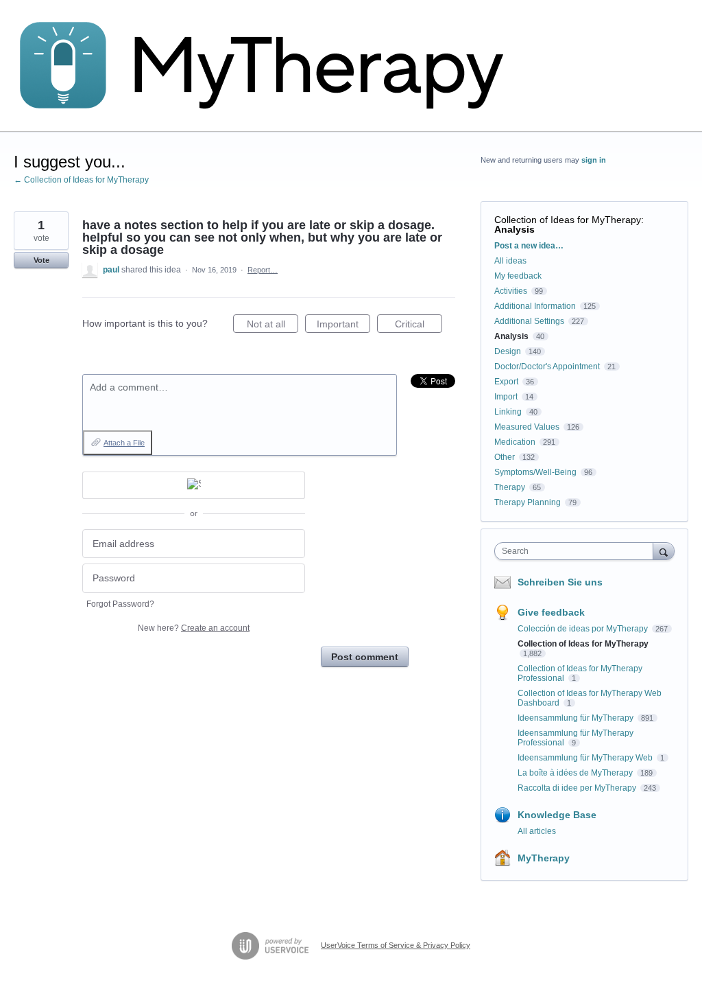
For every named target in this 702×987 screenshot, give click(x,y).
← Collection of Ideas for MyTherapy (81, 180)
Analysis (514, 229)
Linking (508, 412)
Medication (514, 442)
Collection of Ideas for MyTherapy (567, 219)
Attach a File (124, 443)
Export (506, 381)
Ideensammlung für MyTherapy (577, 718)
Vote (41, 260)
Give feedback (551, 612)
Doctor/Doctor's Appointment (547, 366)
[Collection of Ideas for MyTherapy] (271, 66)
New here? (194, 628)
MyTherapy (544, 857)
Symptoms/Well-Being (535, 472)
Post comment (364, 656)
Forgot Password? (120, 604)
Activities (510, 291)
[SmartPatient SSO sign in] (193, 485)
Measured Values (526, 427)
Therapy (509, 487)
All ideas (510, 261)
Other (504, 457)
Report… (262, 270)
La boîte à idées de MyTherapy (576, 773)
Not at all (272, 325)
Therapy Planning (527, 502)
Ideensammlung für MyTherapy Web (586, 758)
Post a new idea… (529, 246)
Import (506, 397)
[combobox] (577, 551)
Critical (418, 325)
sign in (593, 160)
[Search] (664, 550)
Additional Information (535, 306)
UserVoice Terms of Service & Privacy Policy (395, 945)
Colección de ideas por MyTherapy (584, 629)
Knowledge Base (557, 814)
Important (343, 325)
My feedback (518, 276)
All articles (537, 831)
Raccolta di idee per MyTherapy (578, 788)
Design (507, 351)
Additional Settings (529, 321)
